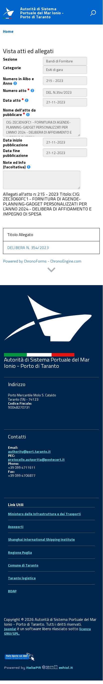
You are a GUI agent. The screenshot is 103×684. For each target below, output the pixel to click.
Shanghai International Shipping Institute (41, 539)
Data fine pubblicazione (15, 153)
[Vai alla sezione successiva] (51, 270)
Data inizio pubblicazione (15, 142)
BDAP (12, 591)
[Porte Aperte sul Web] (19, 655)
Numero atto (15, 90)
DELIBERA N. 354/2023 (28, 247)
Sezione (10, 59)
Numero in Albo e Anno (18, 81)
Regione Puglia (20, 552)
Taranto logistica (22, 578)
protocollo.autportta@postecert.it (36, 459)
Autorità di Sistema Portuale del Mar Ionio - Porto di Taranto (42, 13)
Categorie (12, 67)
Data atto (12, 100)
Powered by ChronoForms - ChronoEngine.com (42, 261)
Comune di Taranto (23, 565)
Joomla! (10, 628)
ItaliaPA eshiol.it (49, 667)
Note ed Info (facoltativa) (14, 164)
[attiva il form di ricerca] (93, 13)
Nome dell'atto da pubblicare (19, 112)
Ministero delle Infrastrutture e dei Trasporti (44, 513)
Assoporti (15, 526)
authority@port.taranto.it (29, 451)
